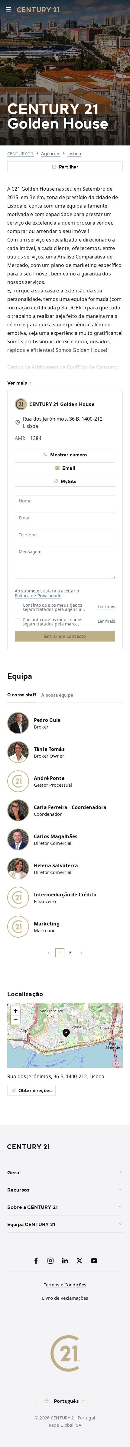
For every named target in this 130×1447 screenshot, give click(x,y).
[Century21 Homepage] (38, 9)
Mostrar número (68, 454)
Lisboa (74, 153)
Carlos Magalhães (56, 836)
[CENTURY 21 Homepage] (65, 1146)
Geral (14, 1172)
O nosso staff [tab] (21, 695)
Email (68, 468)
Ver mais (17, 383)
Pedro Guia (47, 720)
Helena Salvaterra (56, 865)
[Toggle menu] (8, 9)
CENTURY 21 (20, 153)
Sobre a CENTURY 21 (32, 1206)
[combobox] (65, 1401)
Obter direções (35, 1090)
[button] (66, 1033)
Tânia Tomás (49, 749)
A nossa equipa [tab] (57, 695)
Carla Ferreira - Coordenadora (70, 807)
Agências (50, 153)
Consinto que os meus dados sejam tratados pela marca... (53, 621)
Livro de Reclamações (65, 1298)
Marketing (47, 923)
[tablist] (65, 695)
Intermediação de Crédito (65, 894)
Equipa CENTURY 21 (31, 1224)
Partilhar (68, 166)
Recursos (18, 1189)
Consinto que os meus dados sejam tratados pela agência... (54, 607)
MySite (69, 481)
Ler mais (106, 606)
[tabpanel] (65, 831)
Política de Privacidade (38, 595)
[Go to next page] (81, 952)
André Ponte (49, 778)
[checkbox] (17, 606)
